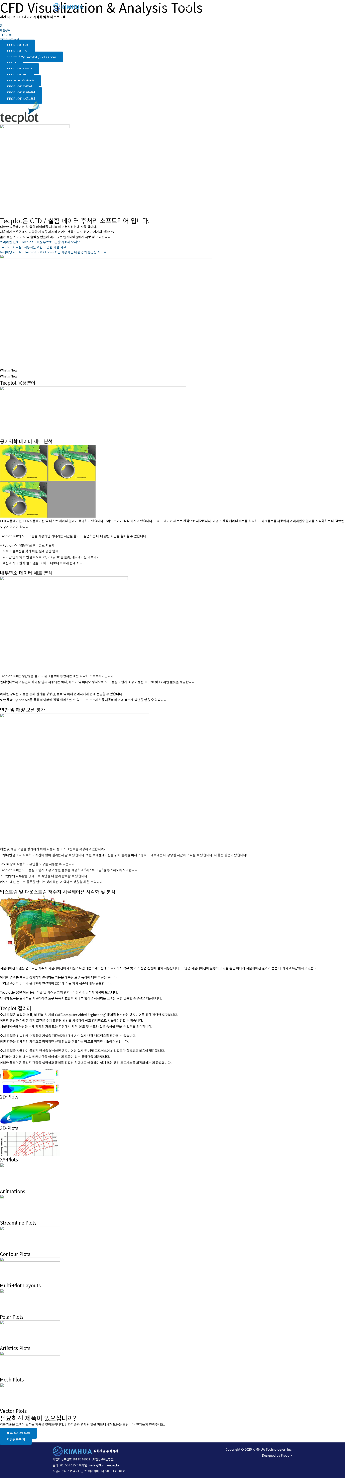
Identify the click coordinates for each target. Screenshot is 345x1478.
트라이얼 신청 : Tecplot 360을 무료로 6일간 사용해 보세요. (40, 241)
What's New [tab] (8, 370)
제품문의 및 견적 (214, 6)
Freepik (286, 1455)
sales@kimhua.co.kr (104, 1465)
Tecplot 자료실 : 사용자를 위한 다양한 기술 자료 (33, 247)
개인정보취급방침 (103, 1459)
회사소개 (165, 6)
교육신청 (258, 6)
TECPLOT (6, 35)
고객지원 (239, 6)
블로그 (277, 6)
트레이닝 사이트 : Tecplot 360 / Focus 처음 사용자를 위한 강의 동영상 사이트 (53, 252)
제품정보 (184, 6)
